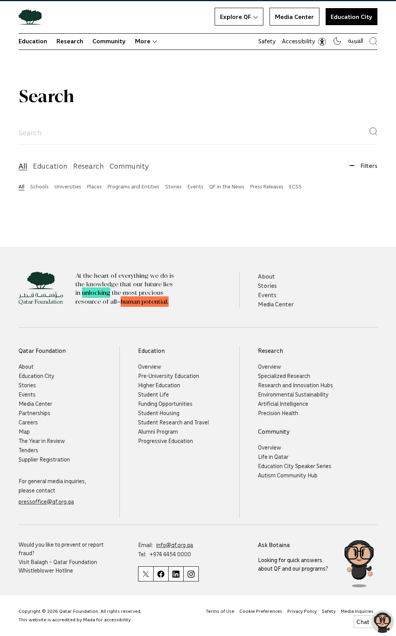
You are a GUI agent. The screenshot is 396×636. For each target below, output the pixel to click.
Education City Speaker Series (294, 465)
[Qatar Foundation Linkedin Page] (175, 573)
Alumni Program (158, 431)
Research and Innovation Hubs (295, 384)
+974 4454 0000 (170, 554)
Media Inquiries (357, 611)
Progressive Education (165, 440)
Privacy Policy (302, 611)
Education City (351, 17)
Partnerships (34, 412)
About (266, 276)
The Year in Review (42, 440)
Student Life (153, 394)
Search (46, 97)
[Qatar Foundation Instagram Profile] (191, 573)
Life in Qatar (273, 456)
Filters (368, 165)
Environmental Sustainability (293, 394)
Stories (267, 285)
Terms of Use (220, 611)
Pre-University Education (168, 375)
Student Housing (158, 412)
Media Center (294, 17)
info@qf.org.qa (174, 544)
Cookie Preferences (260, 611)
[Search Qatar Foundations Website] (373, 41)
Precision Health (278, 412)
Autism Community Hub (287, 475)
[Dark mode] (337, 41)
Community (109, 41)
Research (69, 41)
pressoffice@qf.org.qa (46, 501)
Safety (267, 41)
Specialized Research (284, 375)
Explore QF (235, 17)
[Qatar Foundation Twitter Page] (145, 573)
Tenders (28, 449)
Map (24, 431)
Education (33, 41)
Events (267, 295)
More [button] (142, 41)
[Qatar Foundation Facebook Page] (160, 573)
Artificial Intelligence (283, 403)
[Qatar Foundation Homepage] (33, 16)
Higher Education (159, 384)
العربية (355, 40)
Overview (149, 366)
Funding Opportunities (165, 403)
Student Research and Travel (173, 422)
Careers (28, 422)
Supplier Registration (44, 459)
